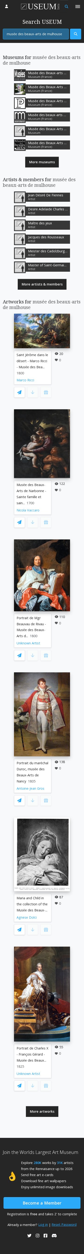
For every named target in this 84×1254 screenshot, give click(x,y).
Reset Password (64, 1224)
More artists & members (42, 284)
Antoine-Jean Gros (30, 788)
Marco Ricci (25, 380)
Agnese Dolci (27, 917)
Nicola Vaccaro (28, 510)
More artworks (42, 1111)
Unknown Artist (28, 643)
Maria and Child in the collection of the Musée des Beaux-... (32, 904)
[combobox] (36, 34)
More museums (42, 162)
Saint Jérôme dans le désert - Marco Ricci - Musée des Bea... (32, 361)
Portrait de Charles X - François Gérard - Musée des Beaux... (32, 1054)
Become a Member (42, 1203)
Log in (43, 1224)
